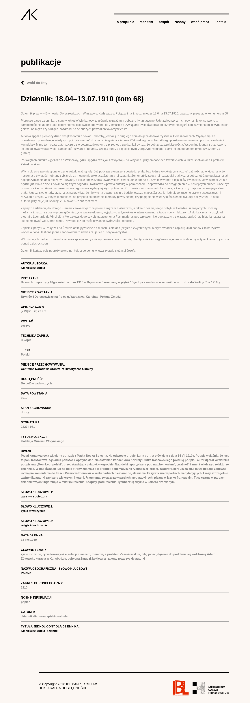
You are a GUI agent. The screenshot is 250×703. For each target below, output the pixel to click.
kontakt (220, 22)
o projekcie (125, 22)
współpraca (200, 22)
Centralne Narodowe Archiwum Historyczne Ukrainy (57, 369)
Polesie (26, 573)
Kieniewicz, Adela (33, 267)
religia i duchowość (34, 525)
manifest (146, 22)
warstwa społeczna (34, 496)
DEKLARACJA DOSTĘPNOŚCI (62, 688)
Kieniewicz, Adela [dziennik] (40, 630)
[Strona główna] (29, 14)
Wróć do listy (37, 83)
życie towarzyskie (33, 510)
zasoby (180, 22)
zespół (164, 22)
